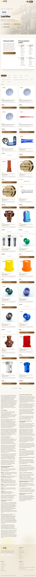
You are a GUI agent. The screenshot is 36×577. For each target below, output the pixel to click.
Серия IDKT (15, 77)
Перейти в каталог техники (9, 53)
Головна (2, 8)
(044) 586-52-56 (21, 563)
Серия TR (15, 75)
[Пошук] (19, 1)
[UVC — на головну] (4, 2)
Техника (2, 569)
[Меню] (34, 1)
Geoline (5, 497)
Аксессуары (2, 567)
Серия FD (10, 77)
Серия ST (27, 75)
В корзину (9, 107)
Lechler (3, 123)
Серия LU (21, 77)
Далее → (20, 388)
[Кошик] (21, 1)
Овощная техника (3, 570)
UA (25, 1)
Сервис (20, 555)
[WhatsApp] (15, 555)
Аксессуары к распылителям (6, 79)
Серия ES (32, 79)
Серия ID (10, 75)
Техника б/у (2, 563)
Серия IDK (21, 75)
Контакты (20, 558)
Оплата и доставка (22, 552)
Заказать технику (27, 181)
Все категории (4, 75)
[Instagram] (4, 555)
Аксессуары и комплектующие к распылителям (20, 79)
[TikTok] (8, 555)
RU (27, 1)
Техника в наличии (3, 564)
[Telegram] (10, 555)
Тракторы (2, 566)
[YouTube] (6, 555)
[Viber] (13, 555)
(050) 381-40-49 (21, 564)
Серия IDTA (9, 81)
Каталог (31, 1)
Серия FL (3, 81)
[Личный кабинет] (24, 1)
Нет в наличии (9, 155)
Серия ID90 (4, 77)
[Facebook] (2, 555)
